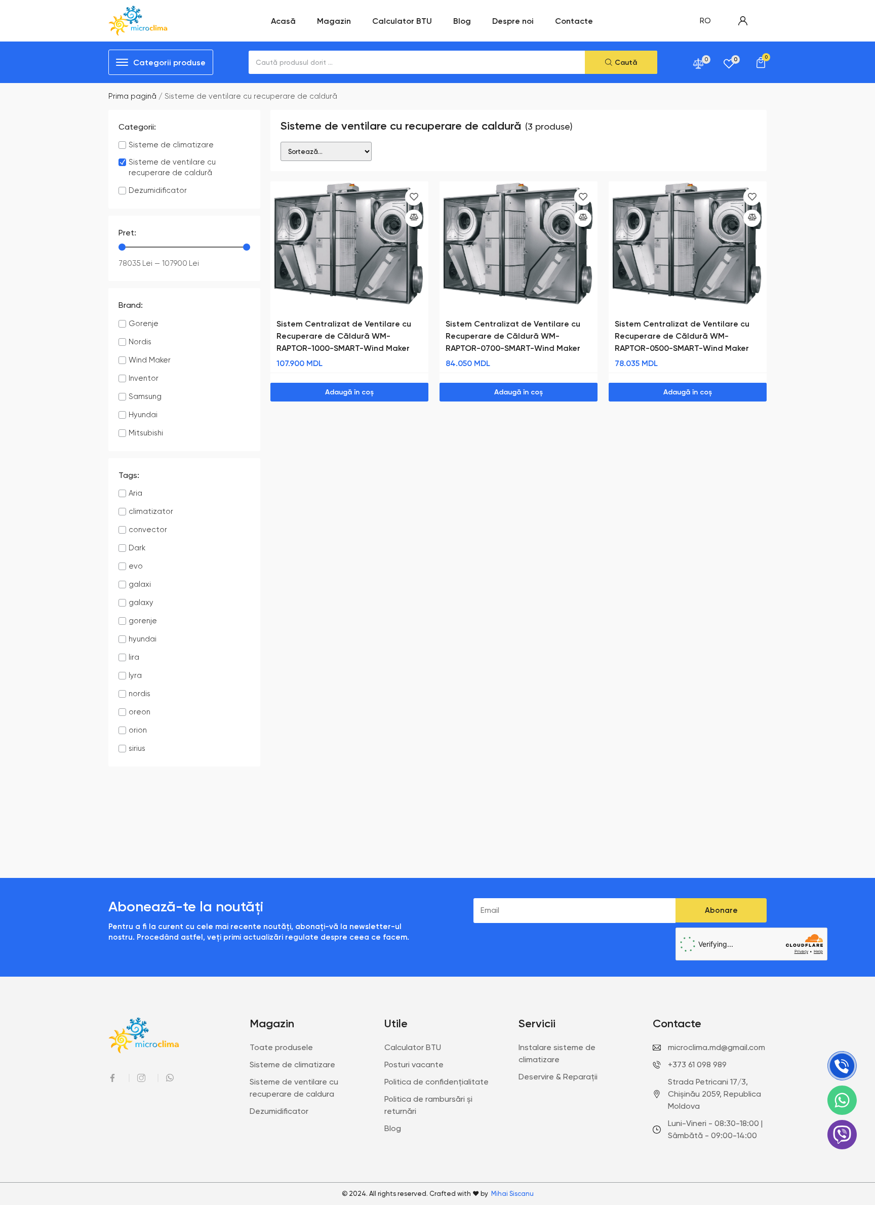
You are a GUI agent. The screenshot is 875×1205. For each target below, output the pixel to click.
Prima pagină (132, 96)
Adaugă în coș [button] (349, 391)
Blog (462, 21)
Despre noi (513, 21)
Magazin (334, 21)
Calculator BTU (402, 21)
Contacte (574, 21)
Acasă (283, 21)
